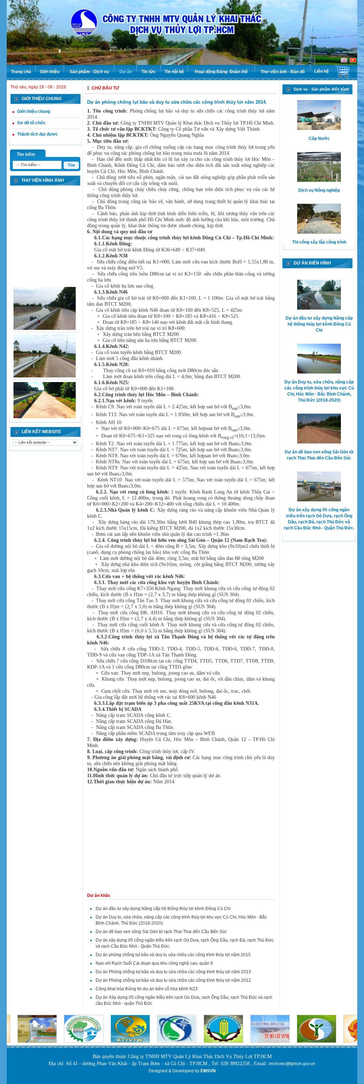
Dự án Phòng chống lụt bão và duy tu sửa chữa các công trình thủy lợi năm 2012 (173, 980)
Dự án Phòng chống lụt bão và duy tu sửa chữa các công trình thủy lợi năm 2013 (173, 971)
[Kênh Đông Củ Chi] (45, 303)
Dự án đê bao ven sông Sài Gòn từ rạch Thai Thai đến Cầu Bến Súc (161, 931)
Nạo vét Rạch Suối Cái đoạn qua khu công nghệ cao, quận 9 (154, 963)
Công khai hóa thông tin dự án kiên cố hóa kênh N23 (147, 988)
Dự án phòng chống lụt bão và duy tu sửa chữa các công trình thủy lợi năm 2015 (173, 954)
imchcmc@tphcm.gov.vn (292, 1063)
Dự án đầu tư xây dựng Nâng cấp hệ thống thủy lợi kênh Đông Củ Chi (163, 908)
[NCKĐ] (45, 399)
